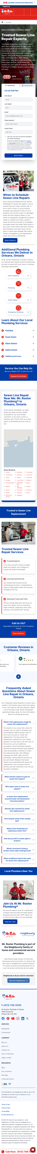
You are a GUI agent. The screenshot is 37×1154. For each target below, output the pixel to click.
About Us (5, 1046)
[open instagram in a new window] (17, 1019)
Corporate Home (8, 1079)
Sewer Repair (13, 300)
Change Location (29, 17)
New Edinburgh (19, 487)
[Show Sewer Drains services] (33, 337)
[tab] (10, 85)
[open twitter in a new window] (27, 1019)
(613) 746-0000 (12, 1005)
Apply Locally (6, 1058)
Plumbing (11, 288)
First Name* (8, 96)
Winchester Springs (9, 495)
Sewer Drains (10, 337)
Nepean (8, 486)
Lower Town (20, 480)
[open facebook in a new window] (3, 1019)
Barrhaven (19, 472)
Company (5, 1038)
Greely (7, 477)
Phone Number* (9, 120)
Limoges (8, 480)
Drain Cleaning (13, 276)
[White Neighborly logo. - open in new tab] (6, 6)
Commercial (28, 85)
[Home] (2, 22)
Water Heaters (11, 343)
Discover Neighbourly (17, 980)
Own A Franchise (8, 1054)
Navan (28, 483)
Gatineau (19, 475)
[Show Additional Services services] (33, 356)
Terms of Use (6, 1104)
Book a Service (10, 240)
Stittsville (19, 492)
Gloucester (29, 475)
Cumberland (9, 475)
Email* (6, 112)
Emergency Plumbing (15, 312)
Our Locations (7, 1071)
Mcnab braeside (10, 483)
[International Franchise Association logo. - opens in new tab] (5, 1084)
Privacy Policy (6, 1108)
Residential (11, 85)
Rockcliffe (19, 490)
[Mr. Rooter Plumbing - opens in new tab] (9, 934)
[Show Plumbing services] (33, 330)
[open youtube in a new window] (12, 1019)
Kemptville (29, 477)
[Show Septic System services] (33, 350)
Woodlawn (19, 495)
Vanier (28, 492)
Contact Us (6, 1050)
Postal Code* (9, 128)
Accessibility (5, 1111)
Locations (8, 22)
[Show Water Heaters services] (33, 343)
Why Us (4, 1042)
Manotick (28, 480)
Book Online (18, 155)
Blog (3, 1068)
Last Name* (8, 104)
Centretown (29, 472)
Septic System (11, 350)
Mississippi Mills (20, 483)
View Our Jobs (10, 922)
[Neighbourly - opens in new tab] (27, 934)
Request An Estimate (18, 376)
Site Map (5, 1075)
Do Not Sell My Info (7, 1114)
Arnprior (8, 472)
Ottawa (8, 490)
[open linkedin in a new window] (22, 1019)
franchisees (12, 143)
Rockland (28, 490)
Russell (7, 492)
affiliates (29, 142)
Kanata (19, 477)
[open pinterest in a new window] (7, 1019)
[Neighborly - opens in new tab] (9, 1083)
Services (5, 1024)
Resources (6, 1063)
